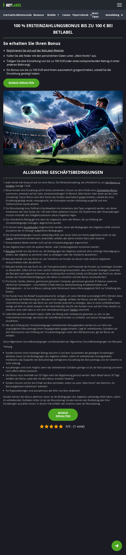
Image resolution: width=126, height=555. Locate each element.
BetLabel (10, 251)
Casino (66, 14)
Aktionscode (24, 14)
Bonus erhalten (21, 83)
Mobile (52, 14)
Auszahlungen (31, 227)
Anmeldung (112, 14)
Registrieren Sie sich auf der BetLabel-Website (35, 50)
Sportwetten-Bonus (107, 190)
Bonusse (38, 14)
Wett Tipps (95, 15)
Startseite (9, 14)
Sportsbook (82, 14)
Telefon (74, 309)
